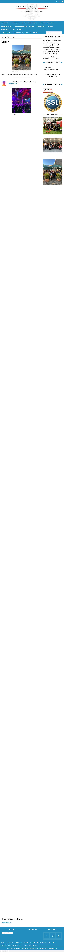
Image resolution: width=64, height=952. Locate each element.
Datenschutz (19, 942)
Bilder (24, 23)
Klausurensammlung (21, 26)
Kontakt (19, 29)
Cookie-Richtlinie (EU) (29, 942)
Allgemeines (4, 23)
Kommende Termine (6, 26)
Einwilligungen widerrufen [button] (30, 945)
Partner (31, 26)
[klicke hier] (55, 44)
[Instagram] (59, 1)
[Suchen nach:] (54, 32)
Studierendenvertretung (47, 23)
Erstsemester (32, 23)
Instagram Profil (12, 83)
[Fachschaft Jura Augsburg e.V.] (32, 20)
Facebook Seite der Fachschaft (53, 75)
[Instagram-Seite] (7, 922)
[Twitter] (62, 1)
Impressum (10, 942)
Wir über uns (40, 26)
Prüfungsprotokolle (7, 29)
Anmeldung (15, 23)
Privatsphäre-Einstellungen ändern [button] (46, 942)
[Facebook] (56, 1)
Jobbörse (50, 26)
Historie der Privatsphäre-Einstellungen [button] (11, 945)
